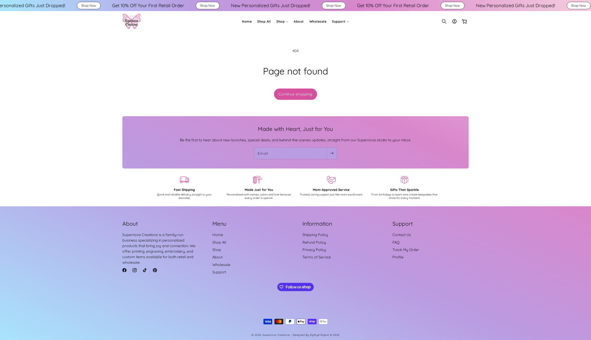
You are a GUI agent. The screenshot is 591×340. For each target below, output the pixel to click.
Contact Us (401, 234)
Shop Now (58, 5)
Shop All (219, 242)
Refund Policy (314, 242)
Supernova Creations (276, 335)
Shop (216, 249)
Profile (398, 257)
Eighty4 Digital (320, 335)
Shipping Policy (315, 234)
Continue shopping (295, 94)
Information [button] (317, 223)
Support (219, 272)
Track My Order (405, 249)
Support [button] (402, 223)
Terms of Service (316, 257)
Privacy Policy (314, 249)
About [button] (130, 223)
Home (217, 234)
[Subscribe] (332, 153)
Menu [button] (219, 223)
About (217, 257)
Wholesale (221, 264)
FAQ (395, 242)
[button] (282, 21)
